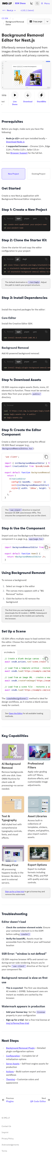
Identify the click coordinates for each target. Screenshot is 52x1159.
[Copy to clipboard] (46, 219)
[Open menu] (47, 21)
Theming (10, 1079)
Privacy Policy (8, 1138)
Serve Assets (12, 1063)
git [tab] (18, 259)
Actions (10, 1071)
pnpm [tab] (26, 218)
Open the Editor (16, 713)
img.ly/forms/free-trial (17, 1023)
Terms (4, 1151)
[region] (26, 477)
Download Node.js (15, 141)
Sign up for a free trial (14, 891)
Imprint (5, 1132)
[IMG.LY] (7, 3)
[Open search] (37, 3)
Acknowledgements (10, 1144)
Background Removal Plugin (20, 1048)
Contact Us (6, 1126)
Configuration (13, 1055)
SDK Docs (20, 3)
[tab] (13, 173)
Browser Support (19, 153)
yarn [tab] (35, 218)
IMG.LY (7, 1118)
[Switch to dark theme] (31, 3)
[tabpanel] (26, 226)
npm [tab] (18, 218)
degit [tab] (25, 259)
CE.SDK (5, 18)
